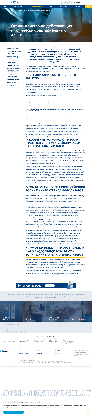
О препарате (5, 6)
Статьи (20, 356)
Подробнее (49, 285)
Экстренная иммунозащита (37, 6)
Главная (20, 350)
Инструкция (52, 6)
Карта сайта (57, 356)
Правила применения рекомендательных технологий (81, 355)
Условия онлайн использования (79, 352)
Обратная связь (58, 353)
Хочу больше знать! (78, 6)
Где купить (39, 356)
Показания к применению (24, 353)
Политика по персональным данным (80, 350)
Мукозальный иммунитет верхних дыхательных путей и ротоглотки (14, 70)
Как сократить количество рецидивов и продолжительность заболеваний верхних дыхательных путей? (14, 55)
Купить (88, 6)
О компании (39, 353)
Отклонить (31, 412)
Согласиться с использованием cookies (14, 412)
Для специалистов (63, 6)
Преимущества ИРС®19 (18, 6)
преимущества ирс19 (8, 318)
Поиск (72, 2)
